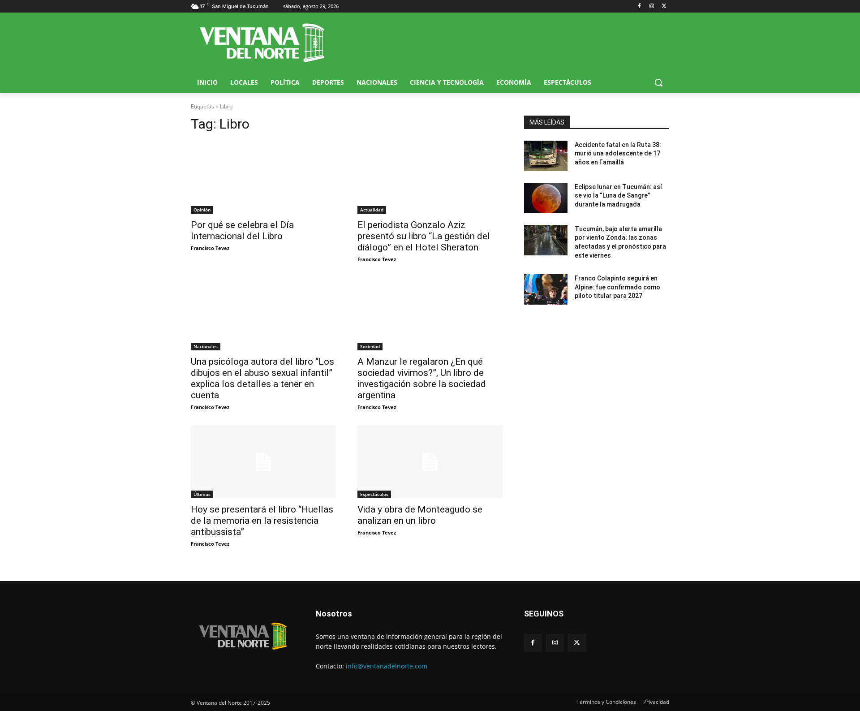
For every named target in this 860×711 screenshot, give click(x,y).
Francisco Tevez (210, 248)
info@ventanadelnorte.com (386, 666)
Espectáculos (374, 494)
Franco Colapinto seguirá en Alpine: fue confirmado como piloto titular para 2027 (617, 287)
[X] (664, 6)
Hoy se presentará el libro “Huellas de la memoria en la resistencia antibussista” (262, 520)
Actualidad (371, 210)
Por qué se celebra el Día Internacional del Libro (242, 230)
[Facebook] (639, 6)
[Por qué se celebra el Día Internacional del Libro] (263, 177)
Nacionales (206, 346)
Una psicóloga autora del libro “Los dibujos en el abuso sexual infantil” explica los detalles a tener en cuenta (262, 378)
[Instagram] (651, 6)
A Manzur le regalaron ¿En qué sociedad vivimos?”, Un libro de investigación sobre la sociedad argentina (421, 378)
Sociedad (370, 346)
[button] (658, 82)
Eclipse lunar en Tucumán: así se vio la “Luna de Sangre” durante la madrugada (618, 195)
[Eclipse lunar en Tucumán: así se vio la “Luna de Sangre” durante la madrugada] (546, 198)
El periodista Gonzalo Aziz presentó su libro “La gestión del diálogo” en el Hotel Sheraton (423, 236)
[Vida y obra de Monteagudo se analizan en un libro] (430, 462)
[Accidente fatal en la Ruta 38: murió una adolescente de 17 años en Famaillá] (546, 156)
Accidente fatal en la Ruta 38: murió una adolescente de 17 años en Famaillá (618, 153)
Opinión (202, 210)
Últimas (202, 494)
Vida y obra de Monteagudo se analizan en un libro (419, 515)
